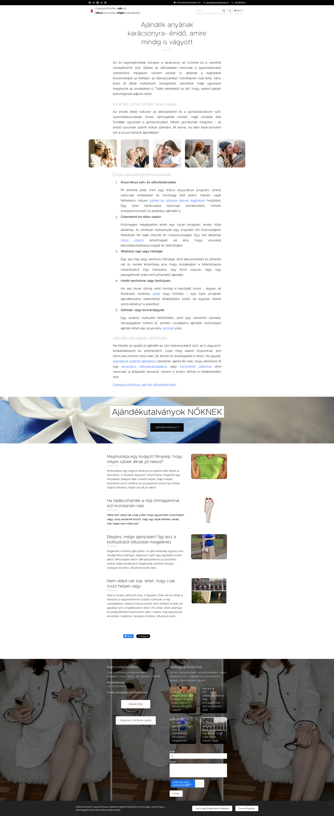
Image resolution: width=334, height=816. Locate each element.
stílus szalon (132, 240)
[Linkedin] (97, 2)
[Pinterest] (105, 2)
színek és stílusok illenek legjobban (177, 200)
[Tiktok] (101, 2)
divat (156, 294)
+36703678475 (239, 2)
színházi (168, 328)
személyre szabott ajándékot (135, 361)
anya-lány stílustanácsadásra (144, 366)
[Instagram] (93, 2)
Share (129, 636)
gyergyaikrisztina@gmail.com (217, 2)
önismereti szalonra (195, 366)
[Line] (89, 2)
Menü (239, 10)
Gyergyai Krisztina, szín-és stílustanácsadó (144, 385)
